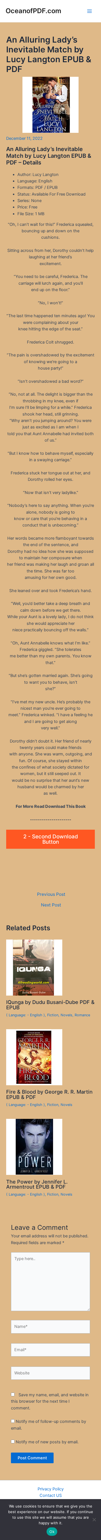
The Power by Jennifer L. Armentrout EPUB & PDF (37, 1184)
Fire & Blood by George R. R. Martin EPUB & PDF (49, 1094)
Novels (66, 1015)
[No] (94, 1519)
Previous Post (51, 894)
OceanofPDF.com (33, 11)
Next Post (51, 905)
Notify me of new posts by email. (47, 1441)
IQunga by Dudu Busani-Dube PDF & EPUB (50, 1004)
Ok (51, 1531)
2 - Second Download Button (50, 839)
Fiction (52, 1015)
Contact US (51, 1495)
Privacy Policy (51, 1489)
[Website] (50, 1374)
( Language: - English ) (25, 1015)
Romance (82, 1015)
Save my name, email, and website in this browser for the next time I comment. (50, 1401)
